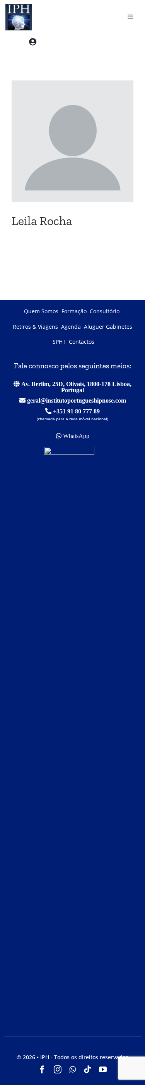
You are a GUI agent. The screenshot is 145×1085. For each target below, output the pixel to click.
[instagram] (57, 1069)
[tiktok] (87, 1069)
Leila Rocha (42, 221)
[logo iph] (16, 7)
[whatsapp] (72, 1069)
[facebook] (42, 1069)
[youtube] (103, 1069)
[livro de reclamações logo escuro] (69, 450)
